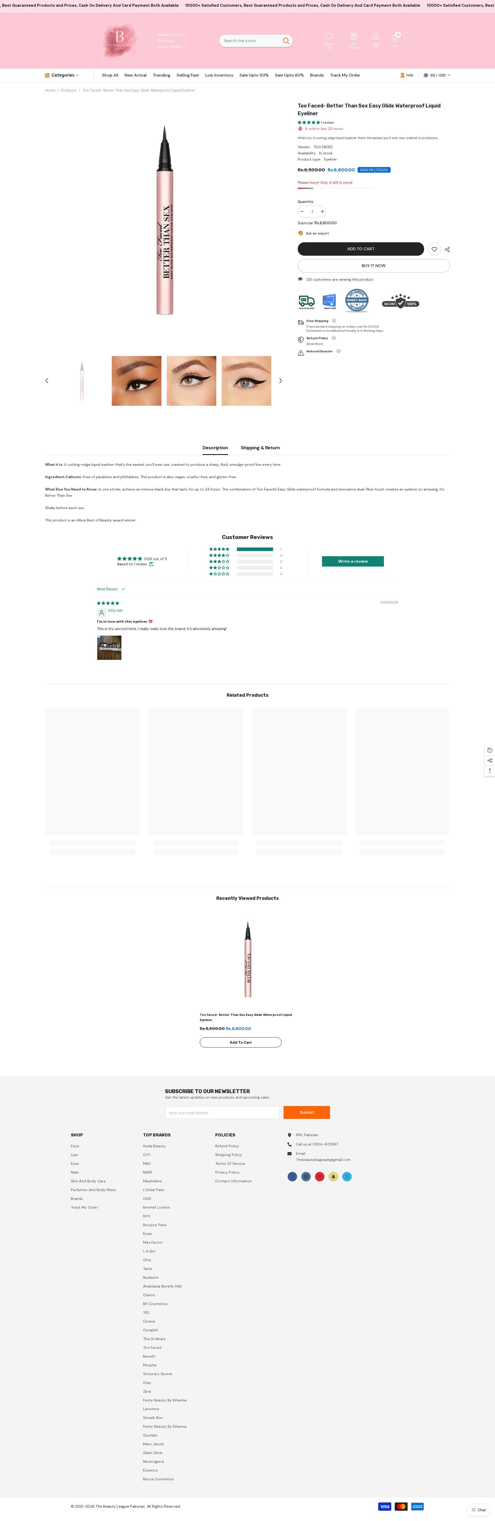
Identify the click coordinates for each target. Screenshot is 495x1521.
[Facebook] (292, 1177)
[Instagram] (306, 1177)
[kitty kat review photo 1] (109, 647)
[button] (47, 381)
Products (69, 90)
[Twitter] (347, 1177)
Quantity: (306, 201)
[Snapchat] (333, 1177)
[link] (354, 40)
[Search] (256, 41)
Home (50, 90)
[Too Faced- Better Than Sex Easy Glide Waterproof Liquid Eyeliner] (247, 959)
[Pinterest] (320, 1177)
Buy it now (374, 265)
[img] (108, 603)
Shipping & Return (260, 448)
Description (215, 448)
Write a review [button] (353, 561)
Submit (307, 1112)
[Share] (445, 249)
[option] (163, 220)
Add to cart (361, 249)
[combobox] (249, 41)
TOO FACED (323, 147)
